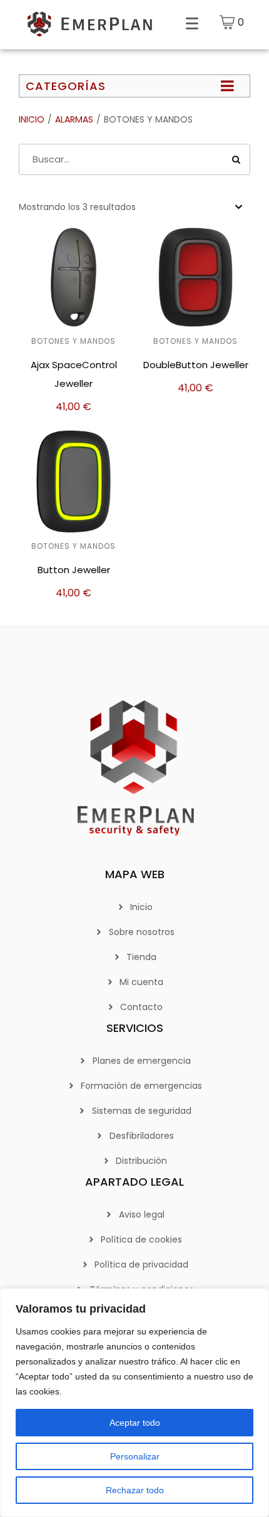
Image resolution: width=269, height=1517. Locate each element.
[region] (134, 1402)
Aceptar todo (134, 1423)
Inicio (31, 119)
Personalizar (135, 1456)
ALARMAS (74, 119)
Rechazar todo (135, 1490)
